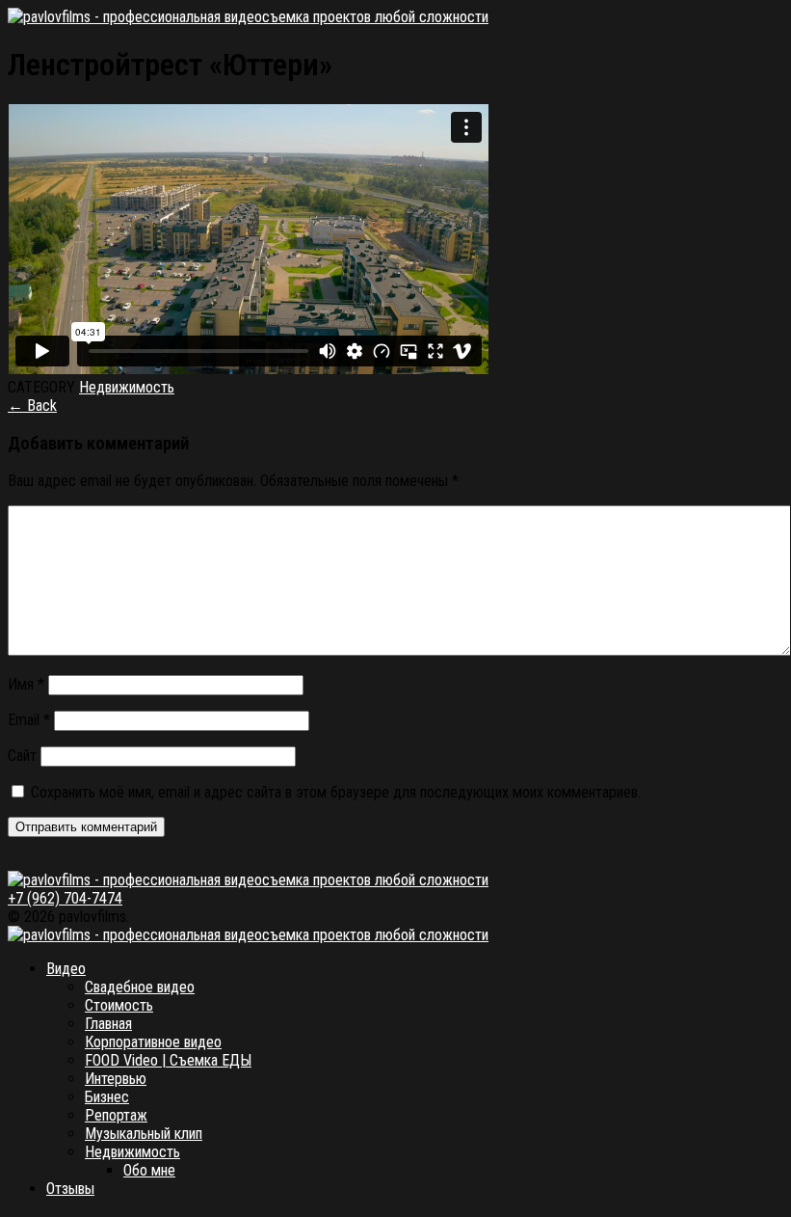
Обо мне (149, 1170)
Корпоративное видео (153, 1042)
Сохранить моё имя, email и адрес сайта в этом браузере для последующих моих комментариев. (336, 792)
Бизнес (107, 1097)
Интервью (115, 1078)
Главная (108, 1023)
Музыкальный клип (143, 1133)
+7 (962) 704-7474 (65, 898)
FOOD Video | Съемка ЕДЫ (168, 1060)
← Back (32, 405)
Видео (66, 969)
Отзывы (70, 1188)
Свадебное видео (140, 987)
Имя (26, 684)
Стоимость (119, 1005)
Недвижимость (126, 387)
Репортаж (116, 1115)
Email (29, 720)
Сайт (22, 755)
